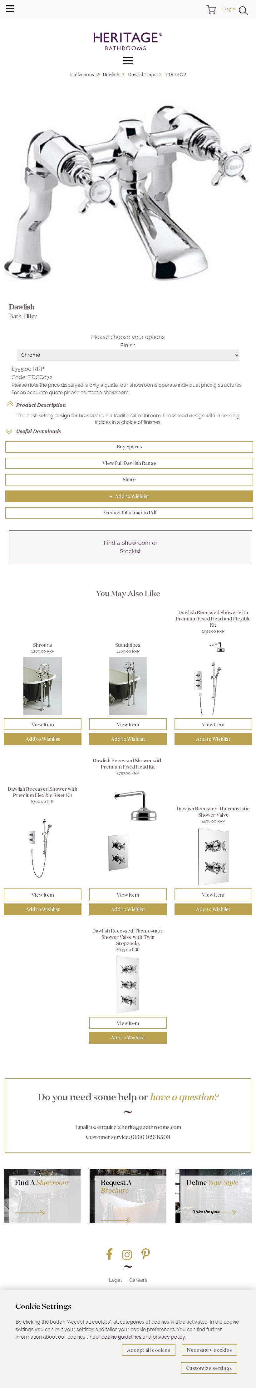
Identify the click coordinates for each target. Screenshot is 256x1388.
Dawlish (111, 74)
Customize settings (209, 1368)
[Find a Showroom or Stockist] (130, 561)
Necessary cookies (209, 1350)
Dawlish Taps (142, 74)
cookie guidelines (121, 1337)
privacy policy (169, 1337)
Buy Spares (129, 447)
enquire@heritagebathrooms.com (139, 1127)
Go (130, 1212)
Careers (138, 1280)
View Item (43, 725)
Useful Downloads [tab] (38, 431)
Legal (115, 1280)
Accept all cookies (148, 1350)
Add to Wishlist (129, 496)
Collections (82, 74)
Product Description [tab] (41, 405)
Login (228, 8)
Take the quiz (206, 1211)
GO (44, 1205)
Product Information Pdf (129, 512)
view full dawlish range (129, 463)
